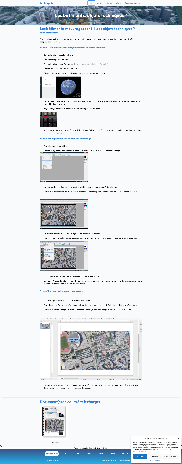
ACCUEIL (65, 454)
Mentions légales (125, 460)
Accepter (140, 456)
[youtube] (123, 453)
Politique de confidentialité (108, 460)
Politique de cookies (155, 460)
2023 (106, 448)
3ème (113, 454)
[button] (178, 439)
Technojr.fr (46, 3)
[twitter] (127, 453)
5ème (109, 3)
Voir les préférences (171, 456)
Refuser (155, 456)
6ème (100, 3)
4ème (118, 3)
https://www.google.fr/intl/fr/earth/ (92, 64)
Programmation (132, 3)
